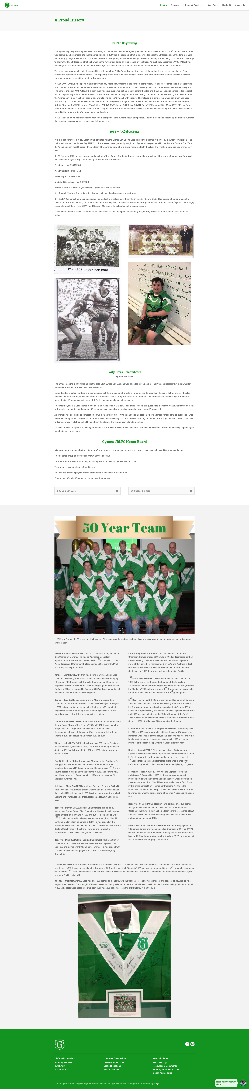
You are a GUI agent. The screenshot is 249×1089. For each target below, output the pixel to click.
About (162, 5)
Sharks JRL (227, 5)
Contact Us (240, 5)
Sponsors (175, 5)
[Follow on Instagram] (192, 1044)
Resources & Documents (165, 1066)
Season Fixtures (111, 1069)
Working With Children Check (167, 1069)
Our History (59, 1066)
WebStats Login (160, 1062)
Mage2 (157, 1083)
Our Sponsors (61, 1069)
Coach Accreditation (162, 1073)
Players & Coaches (193, 5)
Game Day (212, 5)
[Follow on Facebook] (187, 1044)
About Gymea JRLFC (64, 1062)
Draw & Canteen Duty (114, 1062)
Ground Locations (112, 1066)
